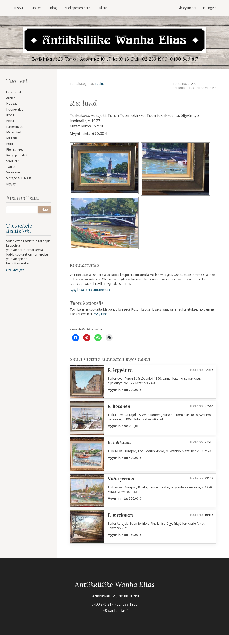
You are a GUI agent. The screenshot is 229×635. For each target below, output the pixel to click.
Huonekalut (14, 109)
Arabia (10, 98)
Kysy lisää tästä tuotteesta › (90, 290)
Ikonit (10, 115)
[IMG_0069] (105, 144)
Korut (10, 121)
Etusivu (18, 8)
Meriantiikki (14, 132)
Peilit (9, 143)
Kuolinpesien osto (77, 8)
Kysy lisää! (100, 314)
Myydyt (11, 184)
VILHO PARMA (121, 479)
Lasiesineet (14, 126)
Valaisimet (13, 172)
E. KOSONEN (119, 406)
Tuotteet (36, 8)
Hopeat (11, 103)
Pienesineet (14, 149)
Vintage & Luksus (18, 178)
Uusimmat (13, 92)
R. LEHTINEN (119, 442)
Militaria (12, 138)
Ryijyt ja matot (17, 155)
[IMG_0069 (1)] (176, 144)
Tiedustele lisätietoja (19, 228)
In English (209, 8)
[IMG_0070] (105, 198)
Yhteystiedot (187, 8)
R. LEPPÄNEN (120, 370)
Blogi (53, 8)
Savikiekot (13, 161)
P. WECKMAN (120, 515)
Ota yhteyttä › (16, 270)
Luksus (103, 8)
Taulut (10, 166)
